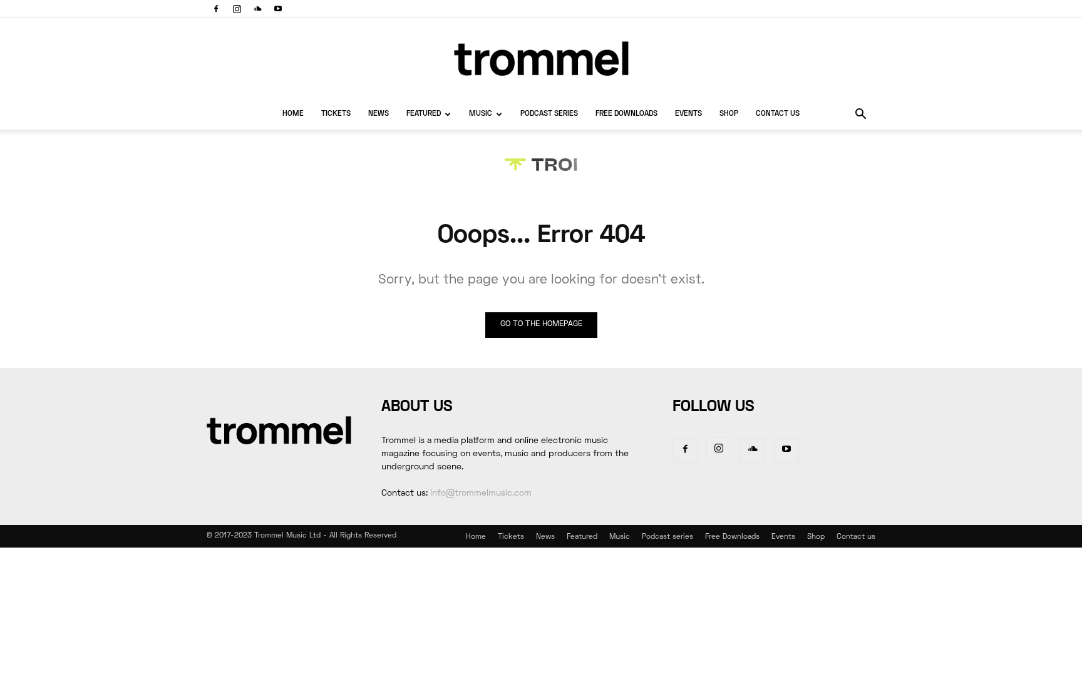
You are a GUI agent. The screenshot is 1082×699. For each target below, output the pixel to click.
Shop (728, 114)
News (378, 114)
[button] (860, 115)
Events (688, 114)
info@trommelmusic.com (481, 493)
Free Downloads (626, 114)
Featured (423, 114)
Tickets (336, 114)
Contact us (778, 114)
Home (293, 114)
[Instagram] (236, 9)
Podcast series (549, 114)
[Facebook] (216, 9)
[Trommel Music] (541, 58)
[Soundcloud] (257, 9)
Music (480, 114)
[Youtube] (278, 9)
